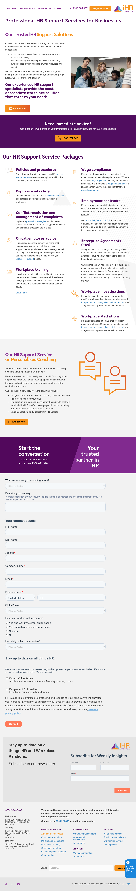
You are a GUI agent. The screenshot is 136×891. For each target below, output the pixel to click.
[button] (121, 868)
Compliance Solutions (51, 837)
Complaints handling (51, 848)
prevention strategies (36, 221)
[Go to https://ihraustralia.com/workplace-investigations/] (101, 299)
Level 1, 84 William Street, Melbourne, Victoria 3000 (17, 821)
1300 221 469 (62, 821)
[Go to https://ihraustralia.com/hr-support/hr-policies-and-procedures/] (35, 175)
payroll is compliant (90, 190)
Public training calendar (115, 837)
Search (44, 868)
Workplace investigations (84, 834)
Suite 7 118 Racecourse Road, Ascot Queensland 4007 (19, 845)
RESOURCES (44, 9)
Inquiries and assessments (79, 838)
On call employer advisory (53, 852)
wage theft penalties (117, 184)
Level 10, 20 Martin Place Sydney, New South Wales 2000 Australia (17, 834)
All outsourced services (52, 834)
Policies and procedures (52, 841)
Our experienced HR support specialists (29, 86)
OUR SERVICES (27, 9)
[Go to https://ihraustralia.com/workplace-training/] (35, 281)
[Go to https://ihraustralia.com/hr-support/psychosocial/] (35, 197)
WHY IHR (11, 9)
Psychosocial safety (50, 844)
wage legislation (99, 180)
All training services (113, 834)
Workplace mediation (83, 853)
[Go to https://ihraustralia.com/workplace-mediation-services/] (101, 323)
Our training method (113, 841)
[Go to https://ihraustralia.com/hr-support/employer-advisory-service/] (35, 249)
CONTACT (59, 9)
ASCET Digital (125, 884)
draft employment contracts (97, 220)
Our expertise (47, 855)
